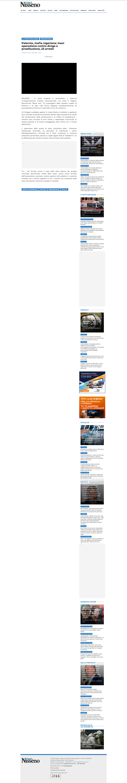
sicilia (64, 189)
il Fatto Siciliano (30, 39)
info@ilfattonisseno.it (69, 763)
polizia (43, 189)
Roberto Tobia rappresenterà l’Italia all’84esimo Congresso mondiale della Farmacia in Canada (92, 230)
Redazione (25, 52)
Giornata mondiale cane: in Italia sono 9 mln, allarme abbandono (92, 450)
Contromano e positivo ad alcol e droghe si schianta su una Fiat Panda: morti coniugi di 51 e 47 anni (92, 338)
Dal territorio (64, 10)
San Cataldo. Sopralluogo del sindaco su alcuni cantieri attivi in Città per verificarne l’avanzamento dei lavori (92, 510)
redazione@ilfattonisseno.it (80, 762)
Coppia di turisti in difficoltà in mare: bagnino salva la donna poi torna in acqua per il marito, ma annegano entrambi (92, 366)
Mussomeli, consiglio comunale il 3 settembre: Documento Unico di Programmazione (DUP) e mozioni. (91, 709)
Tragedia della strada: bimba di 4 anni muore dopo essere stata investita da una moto (92, 357)
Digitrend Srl (68, 766)
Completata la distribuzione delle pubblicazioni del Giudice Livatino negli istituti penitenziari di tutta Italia (92, 237)
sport (56, 10)
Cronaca (35, 10)
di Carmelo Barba (86, 681)
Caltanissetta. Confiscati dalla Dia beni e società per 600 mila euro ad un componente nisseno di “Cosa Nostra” (92, 162)
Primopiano (46, 39)
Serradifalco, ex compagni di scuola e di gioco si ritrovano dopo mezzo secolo (92, 630)
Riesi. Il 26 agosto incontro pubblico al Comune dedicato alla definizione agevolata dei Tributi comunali (92, 540)
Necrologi (84, 10)
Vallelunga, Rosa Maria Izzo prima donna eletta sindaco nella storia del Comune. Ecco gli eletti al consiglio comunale (92, 647)
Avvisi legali (92, 10)
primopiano (54, 189)
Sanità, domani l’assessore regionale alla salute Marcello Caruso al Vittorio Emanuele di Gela (92, 476)
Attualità (43, 10)
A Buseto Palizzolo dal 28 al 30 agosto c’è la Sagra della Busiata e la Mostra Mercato (92, 223)
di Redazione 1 (86, 152)
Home (29, 10)
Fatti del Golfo (74, 10)
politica (50, 10)
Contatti (100, 10)
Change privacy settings (57, 770)
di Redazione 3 (86, 620)
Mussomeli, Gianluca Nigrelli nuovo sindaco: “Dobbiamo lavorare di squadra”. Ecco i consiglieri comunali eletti (92, 656)
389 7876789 (81, 763)
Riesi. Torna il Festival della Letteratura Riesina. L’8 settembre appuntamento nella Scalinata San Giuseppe (91, 692)
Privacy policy (54, 768)
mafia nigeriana (30, 189)
